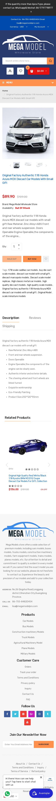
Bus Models (28, 626)
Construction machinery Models (28, 632)
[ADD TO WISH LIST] (37, 486)
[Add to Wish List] (46, 259)
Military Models (28, 653)
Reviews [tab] (35, 318)
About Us (20, 764)
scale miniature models (14, 296)
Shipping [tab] (8, 326)
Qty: (4, 246)
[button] (32, 469)
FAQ (28, 699)
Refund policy (38, 771)
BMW (11, 469)
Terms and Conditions (28, 677)
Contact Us (28, 694)
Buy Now (32, 259)
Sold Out (12, 259)
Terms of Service (19, 771)
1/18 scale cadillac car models (23, 270)
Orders (28, 667)
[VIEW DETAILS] (31, 486)
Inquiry (28, 688)
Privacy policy (28, 683)
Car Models (28, 621)
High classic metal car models (26, 281)
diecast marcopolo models (15, 277)
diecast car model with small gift (33, 274)
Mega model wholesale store (23, 204)
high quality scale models (39, 285)
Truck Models (28, 637)
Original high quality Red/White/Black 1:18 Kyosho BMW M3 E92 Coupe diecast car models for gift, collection (28, 478)
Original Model (44, 292)
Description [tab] (10, 318)
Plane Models (28, 648)
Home (5, 91)
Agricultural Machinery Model (28, 643)
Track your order (28, 672)
